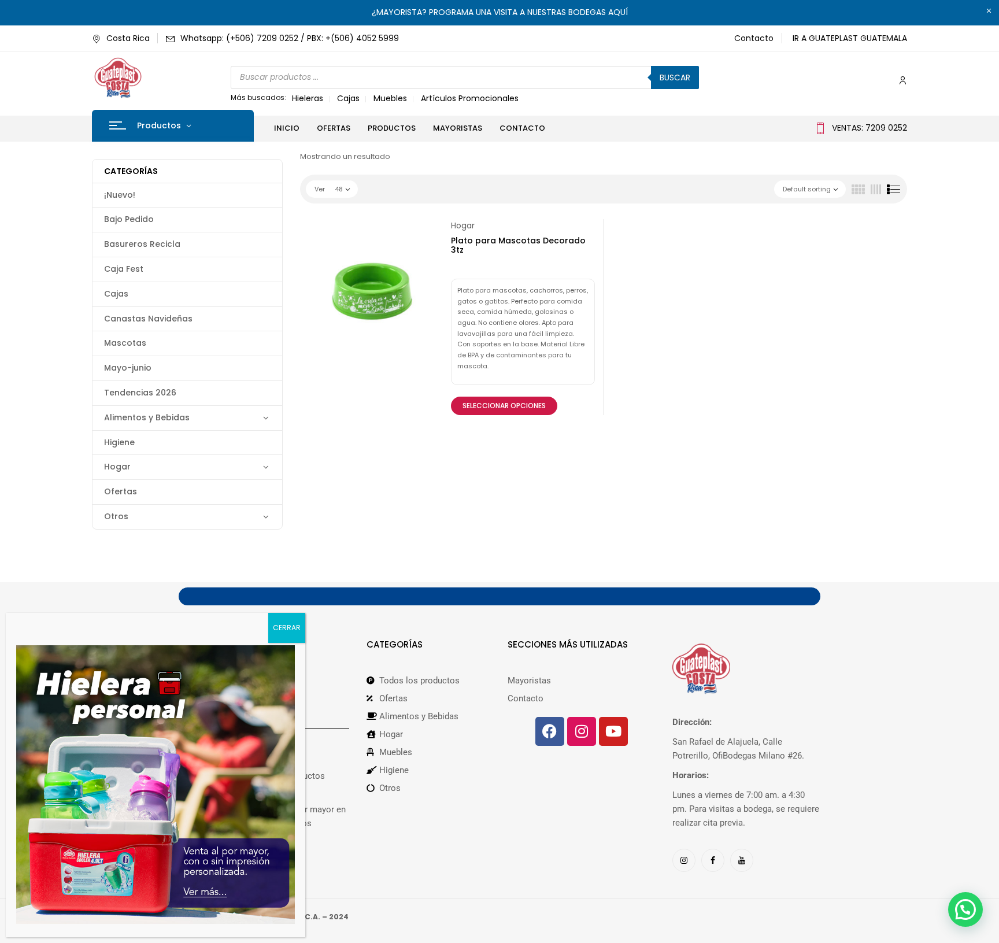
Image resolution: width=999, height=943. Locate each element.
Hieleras (307, 98)
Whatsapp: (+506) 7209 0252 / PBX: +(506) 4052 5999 (289, 38)
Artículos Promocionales (470, 98)
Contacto (754, 38)
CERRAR (287, 628)
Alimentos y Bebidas (147, 417)
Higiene (119, 442)
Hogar (117, 466)
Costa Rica (128, 38)
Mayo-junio (127, 367)
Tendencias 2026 (140, 392)
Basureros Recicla (142, 244)
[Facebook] (549, 731)
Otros (116, 516)
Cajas (348, 98)
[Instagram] (581, 731)
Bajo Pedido (129, 219)
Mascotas (125, 343)
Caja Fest (123, 269)
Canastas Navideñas (148, 318)
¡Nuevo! (119, 195)
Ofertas (120, 491)
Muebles (390, 98)
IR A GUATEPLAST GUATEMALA (850, 38)
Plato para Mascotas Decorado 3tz (518, 245)
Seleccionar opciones (504, 406)
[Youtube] (613, 731)
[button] (965, 909)
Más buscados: (258, 97)
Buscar (675, 77)
